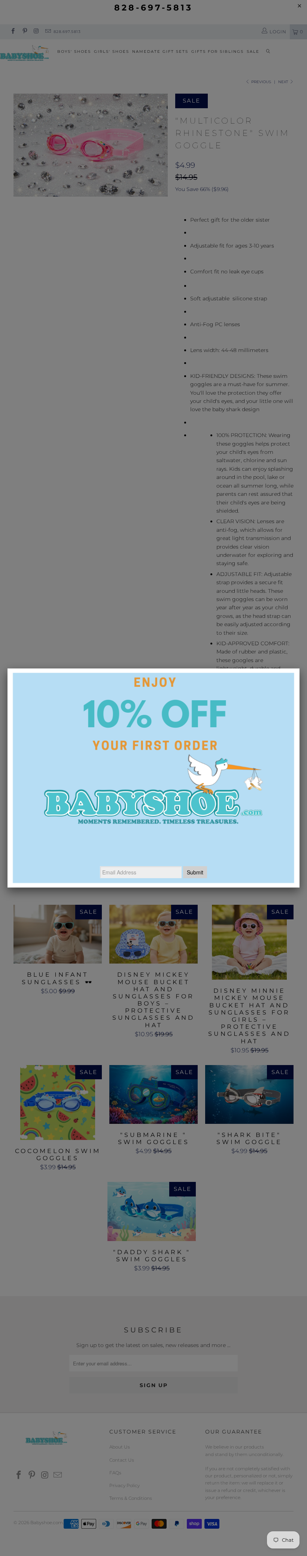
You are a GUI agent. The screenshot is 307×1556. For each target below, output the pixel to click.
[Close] (299, 668)
